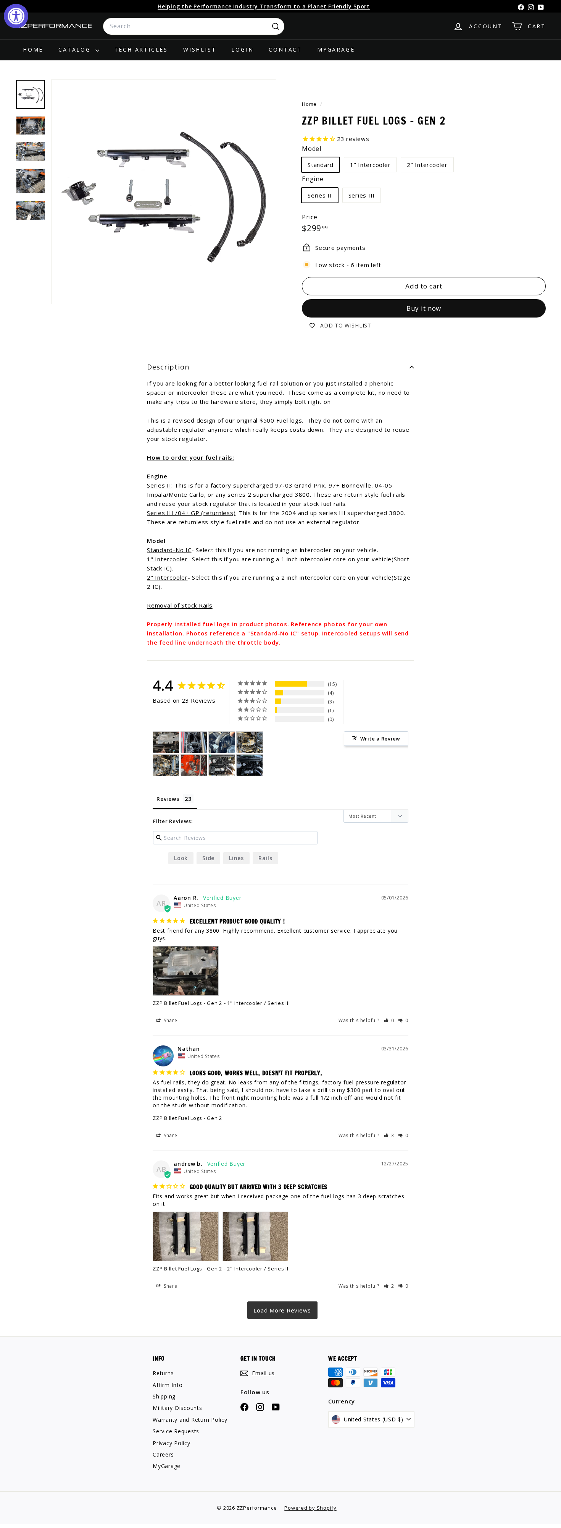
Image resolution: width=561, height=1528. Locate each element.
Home (33, 49)
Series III (361, 195)
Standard (321, 165)
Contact (285, 49)
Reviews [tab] (167, 798)
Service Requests (176, 1431)
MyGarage (336, 49)
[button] (389, 1020)
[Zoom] (164, 191)
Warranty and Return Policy (190, 1419)
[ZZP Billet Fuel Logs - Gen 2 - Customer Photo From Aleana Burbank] (194, 742)
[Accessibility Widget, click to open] (16, 16)
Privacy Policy (171, 1443)
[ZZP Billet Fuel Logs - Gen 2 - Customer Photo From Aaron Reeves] (166, 742)
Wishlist (199, 49)
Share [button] (169, 1020)
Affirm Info (167, 1385)
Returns (163, 1373)
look (181, 858)
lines (236, 858)
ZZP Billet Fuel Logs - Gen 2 (187, 1003)
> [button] (282, 1310)
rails (265, 858)
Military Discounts (177, 1407)
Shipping (164, 1396)
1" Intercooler (370, 165)
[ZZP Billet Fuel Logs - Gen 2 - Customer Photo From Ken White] (222, 765)
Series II (320, 195)
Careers (163, 1454)
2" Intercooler (427, 165)
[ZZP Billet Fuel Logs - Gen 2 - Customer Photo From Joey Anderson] (194, 765)
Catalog (75, 49)
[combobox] (193, 26)
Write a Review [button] (380, 738)
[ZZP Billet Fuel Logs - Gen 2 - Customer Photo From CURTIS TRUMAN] (250, 742)
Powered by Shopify (310, 1507)
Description (168, 366)
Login (242, 49)
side (208, 858)
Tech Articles (141, 49)
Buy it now (424, 308)
